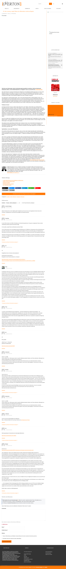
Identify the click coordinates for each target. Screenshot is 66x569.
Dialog (37, 8)
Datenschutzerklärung (49, 551)
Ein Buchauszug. (38, 89)
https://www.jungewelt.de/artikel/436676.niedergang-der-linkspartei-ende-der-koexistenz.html (17, 450)
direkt (46, 567)
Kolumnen (58, 8)
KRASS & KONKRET (27, 561)
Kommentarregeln (48, 553)
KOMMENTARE (26, 560)
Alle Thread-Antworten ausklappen (28, 202)
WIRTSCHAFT (26, 557)
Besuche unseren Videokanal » (53, 115)
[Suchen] (50, 4)
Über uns (6, 8)
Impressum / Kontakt (49, 554)
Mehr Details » (55, 96)
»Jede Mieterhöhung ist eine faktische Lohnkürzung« (13, 180)
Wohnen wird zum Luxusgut (8, 183)
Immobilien (8, 196)
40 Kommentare (13, 13)
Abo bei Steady (39, 567)
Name (3, 527)
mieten (11, 196)
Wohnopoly (55, 94)
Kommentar (27, 8)
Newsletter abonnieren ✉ (28, 551)
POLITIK (25, 556)
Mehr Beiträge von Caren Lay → (13, 172)
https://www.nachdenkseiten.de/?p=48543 (9, 435)
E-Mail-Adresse (5, 530)
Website (3, 533)
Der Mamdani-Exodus (7, 185)
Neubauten (18, 196)
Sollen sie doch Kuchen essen (9, 181)
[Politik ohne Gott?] (55, 109)
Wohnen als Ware (6, 182)
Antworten (3, 214)
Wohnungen (22, 196)
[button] (5, 188)
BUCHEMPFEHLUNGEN (28, 559)
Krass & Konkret (47, 8)
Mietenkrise (14, 196)
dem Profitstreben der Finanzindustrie (37, 159)
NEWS (25, 555)
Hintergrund (16, 8)
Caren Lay (9, 13)
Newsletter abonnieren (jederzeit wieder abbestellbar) (12, 538)
